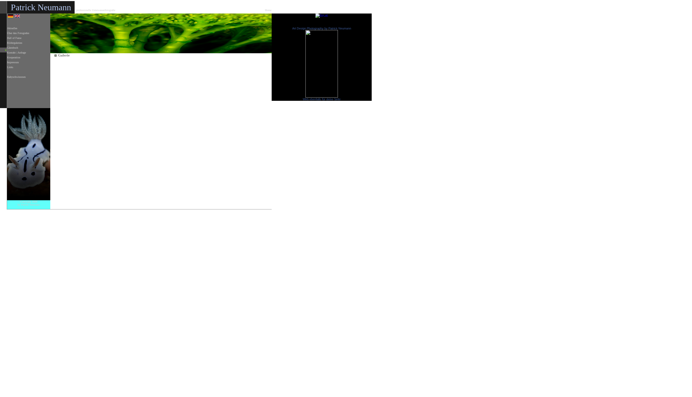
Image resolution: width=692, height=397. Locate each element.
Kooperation (13, 57)
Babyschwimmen (16, 76)
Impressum (13, 62)
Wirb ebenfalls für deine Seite (322, 99)
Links (10, 67)
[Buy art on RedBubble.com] (321, 15)
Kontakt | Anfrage (16, 52)
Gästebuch (12, 47)
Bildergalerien (14, 42)
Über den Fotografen (18, 33)
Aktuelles (12, 28)
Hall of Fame (14, 37)
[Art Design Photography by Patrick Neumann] (321, 96)
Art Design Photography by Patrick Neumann (321, 28)
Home (268, 10)
